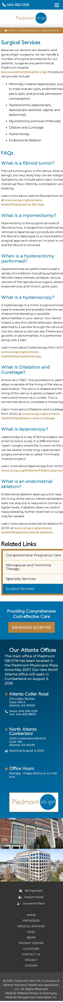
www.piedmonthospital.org (23, 72)
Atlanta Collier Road (28, 694)
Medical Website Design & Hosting (29, 993)
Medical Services (28, 30)
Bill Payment (33, 890)
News (31, 937)
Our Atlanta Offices (32, 649)
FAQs (31, 932)
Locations (31, 948)
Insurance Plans (33, 903)
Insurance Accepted (31, 627)
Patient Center (31, 943)
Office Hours (21, 768)
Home (11, 30)
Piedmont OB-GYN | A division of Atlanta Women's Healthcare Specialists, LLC (31, 985)
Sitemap (31, 965)
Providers (31, 920)
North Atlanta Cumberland (23, 731)
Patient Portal (34, 897)
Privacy (31, 960)
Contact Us (31, 954)
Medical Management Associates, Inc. (31, 997)
